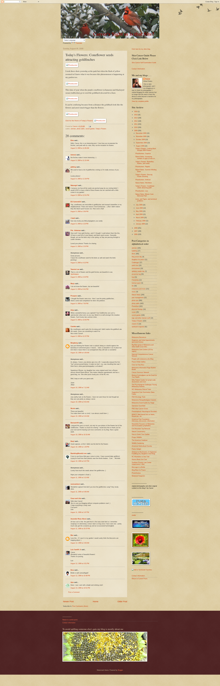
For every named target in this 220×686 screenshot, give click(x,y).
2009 (136, 130)
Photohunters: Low (141, 191)
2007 (136, 231)
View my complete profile (140, 101)
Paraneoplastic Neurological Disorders (144, 411)
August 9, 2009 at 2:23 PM (79, 224)
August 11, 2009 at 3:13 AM (80, 477)
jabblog (73, 167)
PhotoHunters (136, 473)
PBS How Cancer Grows (140, 409)
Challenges (135, 262)
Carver (148, 79)
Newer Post (68, 601)
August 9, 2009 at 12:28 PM (80, 179)
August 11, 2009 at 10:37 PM (80, 528)
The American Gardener (139, 440)
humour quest (136, 283)
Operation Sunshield (138, 406)
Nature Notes (136, 295)
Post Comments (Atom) (80, 606)
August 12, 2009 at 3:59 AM (80, 543)
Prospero (74, 296)
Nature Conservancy (138, 431)
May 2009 (139, 211)
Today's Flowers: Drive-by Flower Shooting (144, 175)
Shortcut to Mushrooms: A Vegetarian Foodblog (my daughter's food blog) (144, 453)
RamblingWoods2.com (79, 453)
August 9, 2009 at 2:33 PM (79, 246)
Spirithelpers (75, 274)
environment (136, 268)
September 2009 (141, 143)
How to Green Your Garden (141, 434)
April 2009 (139, 214)
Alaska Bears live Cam (139, 459)
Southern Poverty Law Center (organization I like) (141, 463)
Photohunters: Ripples (142, 166)
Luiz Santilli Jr (76, 549)
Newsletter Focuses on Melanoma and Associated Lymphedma (143, 424)
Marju (73, 283)
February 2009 (141, 221)
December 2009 (141, 133)
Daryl (72, 441)
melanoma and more (138, 289)
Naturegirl (74, 185)
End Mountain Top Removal (141, 428)
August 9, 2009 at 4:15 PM (79, 263)
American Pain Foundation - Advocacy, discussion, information (143, 420)
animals (73, 129)
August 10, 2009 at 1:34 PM (80, 447)
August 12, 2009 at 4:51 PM (80, 563)
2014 (136, 115)
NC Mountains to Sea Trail (140, 456)
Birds (133, 254)
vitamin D (135, 324)
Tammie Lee (75, 269)
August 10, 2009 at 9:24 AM (80, 416)
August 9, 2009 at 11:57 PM (80, 336)
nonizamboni (75, 484)
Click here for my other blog (141, 49)
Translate (79, 43)
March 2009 (140, 217)
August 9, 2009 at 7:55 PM (79, 303)
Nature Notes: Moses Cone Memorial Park (144, 195)
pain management (138, 297)
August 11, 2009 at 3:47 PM (80, 512)
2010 (136, 127)
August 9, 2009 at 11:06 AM (80, 148)
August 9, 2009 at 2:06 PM (79, 211)
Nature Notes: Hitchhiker (143, 183)
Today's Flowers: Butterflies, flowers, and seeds (144, 162)
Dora (72, 570)
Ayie (72, 582)
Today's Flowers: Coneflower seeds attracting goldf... (144, 187)
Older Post (122, 601)
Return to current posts (70, 620)
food (133, 277)
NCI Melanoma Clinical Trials (141, 389)
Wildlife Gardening (138, 443)
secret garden (90, 129)
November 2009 (141, 136)
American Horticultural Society (142, 446)
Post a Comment (74, 592)
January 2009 (140, 224)
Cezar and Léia (76, 498)
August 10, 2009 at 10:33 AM (80, 434)
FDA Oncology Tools (138, 397)
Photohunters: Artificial (142, 180)
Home (95, 601)
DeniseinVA (75, 423)
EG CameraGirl (76, 202)
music (134, 292)
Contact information (138, 576)
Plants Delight (136, 449)
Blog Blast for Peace (139, 470)
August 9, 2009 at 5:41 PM (79, 289)
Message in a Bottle (138, 467)
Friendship (135, 280)
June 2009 (139, 208)
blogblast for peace (138, 259)
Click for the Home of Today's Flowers (79, 121)
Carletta (73, 326)
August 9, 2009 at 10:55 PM (80, 320)
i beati (73, 218)
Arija (72, 310)
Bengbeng (74, 343)
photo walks (81, 129)
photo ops (135, 300)
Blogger (120, 670)
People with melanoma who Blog (142, 359)
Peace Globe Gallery (139, 362)
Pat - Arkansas (76, 230)
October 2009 (140, 139)
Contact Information (138, 69)
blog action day (137, 257)
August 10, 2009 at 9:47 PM (80, 461)
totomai (73, 155)
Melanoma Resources (139, 337)
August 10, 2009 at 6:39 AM (80, 353)
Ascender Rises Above (79, 519)
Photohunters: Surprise (143, 153)
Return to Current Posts (139, 578)
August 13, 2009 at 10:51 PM (80, 588)
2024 (136, 111)
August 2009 (140, 146)
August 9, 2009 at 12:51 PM (80, 195)
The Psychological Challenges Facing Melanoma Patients (144, 385)
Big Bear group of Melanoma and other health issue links (143, 345)
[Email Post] (89, 126)
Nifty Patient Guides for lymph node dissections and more (143, 381)
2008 (136, 228)
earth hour (135, 265)
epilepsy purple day (138, 271)
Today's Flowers (101, 129)
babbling (134, 251)
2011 (136, 124)
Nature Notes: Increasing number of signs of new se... (145, 157)
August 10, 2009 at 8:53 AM (80, 402)
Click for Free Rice (138, 365)
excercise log (136, 274)
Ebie (72, 140)
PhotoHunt (135, 306)
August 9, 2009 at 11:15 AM (80, 160)
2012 (136, 121)
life (133, 286)
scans (134, 312)
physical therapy (137, 309)
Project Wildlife (137, 437)
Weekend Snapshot (138, 476)
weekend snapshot (138, 327)
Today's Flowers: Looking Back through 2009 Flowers (145, 149)
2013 (136, 118)
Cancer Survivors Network (140, 372)
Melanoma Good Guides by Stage (143, 403)
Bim (72, 535)
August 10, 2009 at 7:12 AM (80, 387)
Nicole (73, 408)
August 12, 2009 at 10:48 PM (80, 576)
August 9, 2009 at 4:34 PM (79, 277)
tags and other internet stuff (141, 318)
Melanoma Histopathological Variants (144, 400)
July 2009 (139, 205)
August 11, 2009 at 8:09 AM (80, 492)
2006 (136, 234)
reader (134, 515)
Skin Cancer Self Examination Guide (144, 62)
